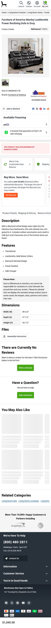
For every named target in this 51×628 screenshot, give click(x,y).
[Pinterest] (40, 109)
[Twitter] (37, 109)
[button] (21, 4)
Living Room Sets (9, 501)
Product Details (8, 29)
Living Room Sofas (34, 12)
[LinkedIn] (44, 109)
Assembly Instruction (16, 336)
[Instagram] (29, 603)
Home (4, 12)
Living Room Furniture (17, 12)
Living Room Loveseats (29, 501)
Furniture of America (17, 95)
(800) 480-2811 (15, 542)
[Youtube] (23, 603)
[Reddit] (48, 109)
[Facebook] (33, 109)
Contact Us (14, 558)
